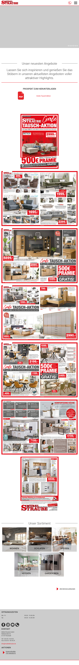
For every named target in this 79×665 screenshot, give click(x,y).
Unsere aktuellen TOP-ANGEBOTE (11, 652)
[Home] (9, 3)
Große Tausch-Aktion (43, 96)
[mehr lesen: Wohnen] (14, 539)
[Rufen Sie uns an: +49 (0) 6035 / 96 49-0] (17, 625)
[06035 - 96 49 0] (70, 3)
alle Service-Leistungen (67, 589)
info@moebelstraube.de (8, 644)
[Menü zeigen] (76, 3)
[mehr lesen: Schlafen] (39, 539)
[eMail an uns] (13, 625)
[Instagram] (8, 625)
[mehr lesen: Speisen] (64, 539)
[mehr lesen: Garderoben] (52, 564)
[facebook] (3, 625)
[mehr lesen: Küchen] (26, 564)
